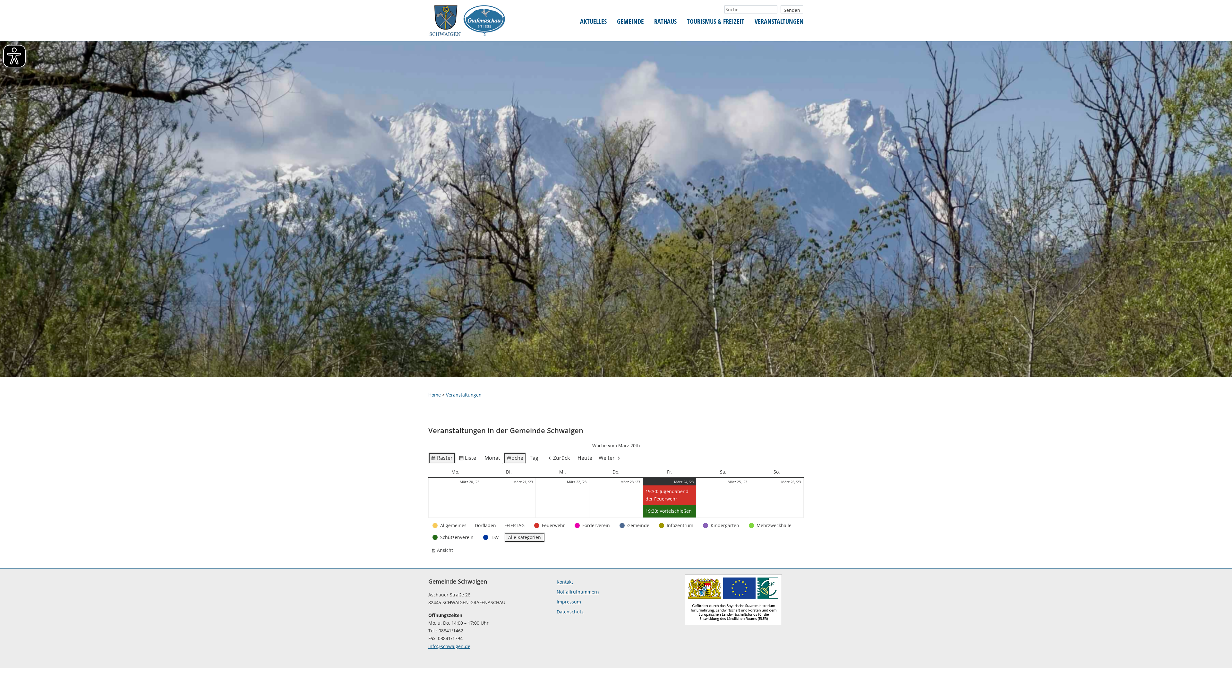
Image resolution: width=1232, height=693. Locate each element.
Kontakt (565, 582)
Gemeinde (630, 22)
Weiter (607, 457)
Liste (467, 459)
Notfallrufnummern (578, 592)
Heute (585, 457)
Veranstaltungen (779, 22)
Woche (515, 457)
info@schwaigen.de (449, 646)
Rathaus (665, 22)
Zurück (561, 457)
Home (434, 395)
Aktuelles (593, 22)
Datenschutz (570, 612)
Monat (492, 457)
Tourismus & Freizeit (715, 22)
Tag (534, 457)
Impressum (569, 602)
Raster (442, 459)
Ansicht (443, 551)
